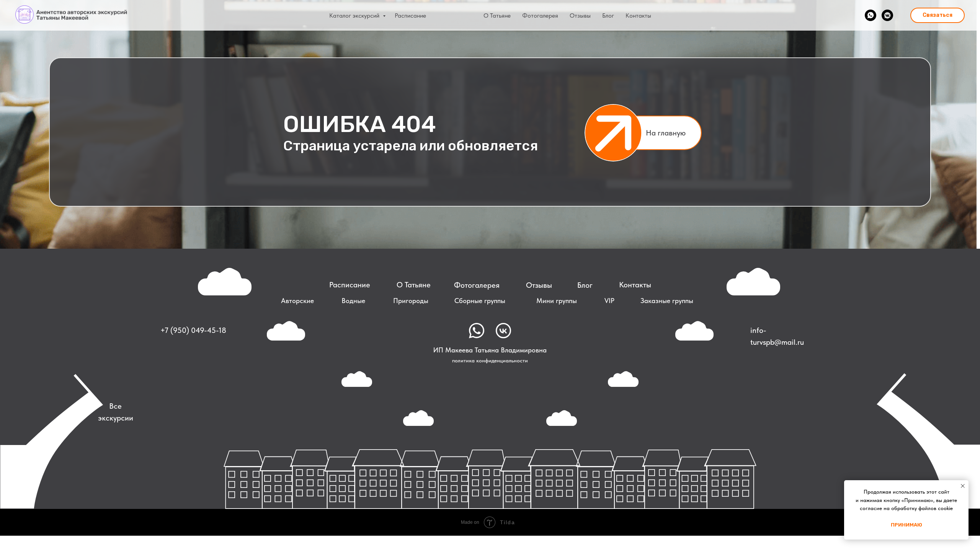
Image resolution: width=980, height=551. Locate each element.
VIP (609, 301)
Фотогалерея (540, 15)
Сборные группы (479, 301)
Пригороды (410, 301)
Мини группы (556, 301)
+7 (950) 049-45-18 (193, 330)
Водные (353, 301)
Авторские (297, 301)
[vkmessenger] (887, 15)
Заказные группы (666, 301)
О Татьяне (497, 15)
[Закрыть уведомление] (963, 486)
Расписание (410, 15)
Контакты (638, 15)
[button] (937, 15)
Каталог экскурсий (355, 15)
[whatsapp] (870, 15)
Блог (608, 15)
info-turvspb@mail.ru (777, 336)
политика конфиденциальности (490, 360)
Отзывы (580, 15)
